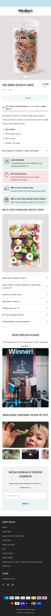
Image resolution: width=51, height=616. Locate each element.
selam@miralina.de (8, 579)
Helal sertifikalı (10, 129)
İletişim (4, 527)
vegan (10, 90)
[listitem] (25, 3)
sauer (4, 90)
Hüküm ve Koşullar (8, 544)
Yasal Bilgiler (6, 540)
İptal (3, 549)
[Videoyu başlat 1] (10, 454)
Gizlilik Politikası (7, 553)
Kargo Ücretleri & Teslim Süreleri (13, 536)
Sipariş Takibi (6, 531)
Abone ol (25, 503)
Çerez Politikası (7, 557)
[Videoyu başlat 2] (30, 454)
